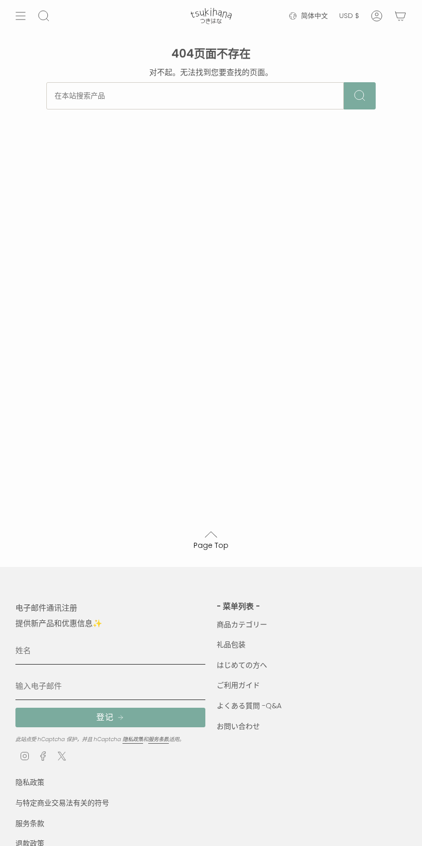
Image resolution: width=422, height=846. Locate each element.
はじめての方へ (242, 665)
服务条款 (158, 739)
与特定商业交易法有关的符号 (62, 803)
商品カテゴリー (242, 624)
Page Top (211, 545)
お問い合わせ (238, 726)
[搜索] (360, 95)
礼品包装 (231, 644)
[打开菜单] (20, 16)
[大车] (400, 16)
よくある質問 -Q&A (249, 706)
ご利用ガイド (238, 685)
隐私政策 (132, 739)
